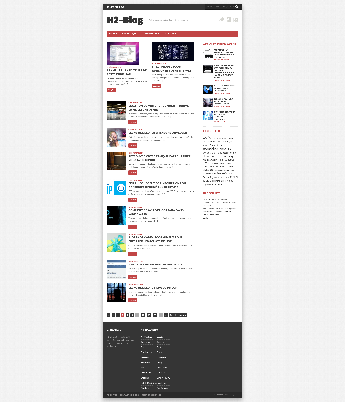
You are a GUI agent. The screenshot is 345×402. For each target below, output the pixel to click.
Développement (147, 352)
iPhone (216, 163)
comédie (210, 148)
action (208, 137)
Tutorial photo (162, 388)
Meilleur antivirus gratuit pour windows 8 (224, 88)
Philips (223, 166)
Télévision (145, 388)
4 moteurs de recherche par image (155, 264)
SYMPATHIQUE (163, 377)
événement (216, 184)
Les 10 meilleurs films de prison (152, 288)
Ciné (159, 347)
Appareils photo (219, 138)
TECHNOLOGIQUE (149, 383)
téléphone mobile (219, 180)
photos (206, 170)
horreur (231, 159)
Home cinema (163, 357)
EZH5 (205, 217)
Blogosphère (146, 342)
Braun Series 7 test (211, 214)
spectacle (217, 177)
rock (232, 169)
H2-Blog (125, 20)
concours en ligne (212, 152)
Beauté (160, 336)
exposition (216, 156)
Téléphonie (161, 383)
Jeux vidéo (145, 362)
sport (223, 177)
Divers (159, 352)
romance (208, 173)
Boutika (228, 211)
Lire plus (111, 90)
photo (230, 166)
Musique (214, 166)
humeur (210, 163)
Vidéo (230, 180)
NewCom (207, 199)
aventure (216, 141)
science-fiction (223, 173)
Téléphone (207, 181)
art (226, 138)
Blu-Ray (227, 142)
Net (142, 367)
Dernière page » (178, 315)
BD (223, 142)
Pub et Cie (161, 372)
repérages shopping (221, 170)
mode (206, 166)
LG (221, 163)
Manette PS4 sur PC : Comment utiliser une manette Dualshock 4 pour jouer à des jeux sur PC (225, 71)
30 (155, 315)
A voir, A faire (146, 336)
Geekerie (145, 357)
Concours (224, 148)
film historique (222, 160)
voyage (206, 184)
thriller (234, 177)
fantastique (229, 156)
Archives (112, 395)
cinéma (220, 145)
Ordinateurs (162, 367)
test (228, 177)
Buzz (212, 145)
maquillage (227, 163)
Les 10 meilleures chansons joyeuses (157, 133)
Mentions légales (151, 395)
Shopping (208, 177)
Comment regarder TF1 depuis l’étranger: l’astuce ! (224, 115)
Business (160, 342)
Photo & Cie (146, 372)
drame (207, 156)
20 (149, 315)
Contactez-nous (129, 395)
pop (211, 169)
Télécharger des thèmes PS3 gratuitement (223, 101)
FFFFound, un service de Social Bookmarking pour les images (224, 53)
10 (143, 315)
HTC (205, 163)
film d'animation (210, 159)
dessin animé (229, 152)
